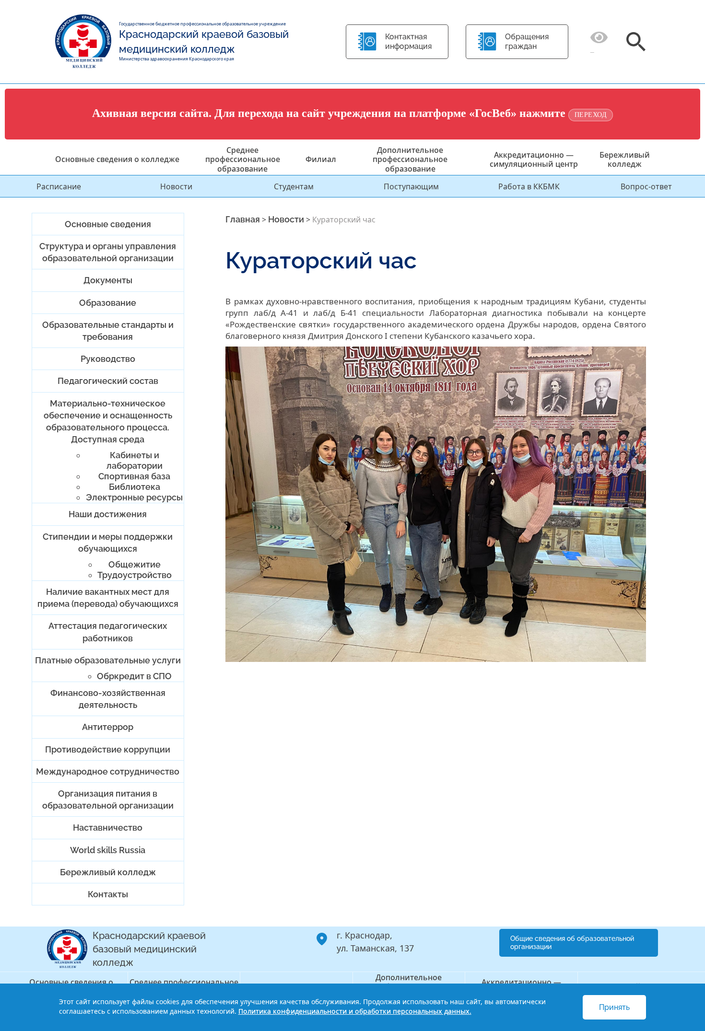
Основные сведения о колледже (117, 159)
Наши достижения (108, 514)
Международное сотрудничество (107, 771)
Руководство (108, 359)
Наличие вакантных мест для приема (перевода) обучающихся (107, 598)
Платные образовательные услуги (108, 660)
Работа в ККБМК (529, 186)
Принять (614, 1007)
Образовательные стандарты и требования (108, 331)
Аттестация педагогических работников (107, 632)
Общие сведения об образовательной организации (572, 942)
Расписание (58, 186)
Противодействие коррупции (107, 749)
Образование (107, 303)
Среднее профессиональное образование (242, 159)
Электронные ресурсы (134, 497)
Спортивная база (134, 476)
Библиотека (134, 487)
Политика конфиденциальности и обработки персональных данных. (354, 1011)
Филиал (321, 159)
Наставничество (107, 827)
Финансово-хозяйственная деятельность (107, 699)
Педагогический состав (108, 381)
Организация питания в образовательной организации (108, 799)
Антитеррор (107, 727)
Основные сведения (108, 224)
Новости (176, 186)
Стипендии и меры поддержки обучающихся (108, 543)
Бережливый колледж (624, 159)
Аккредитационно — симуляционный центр (534, 159)
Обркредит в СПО (134, 676)
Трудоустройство (134, 575)
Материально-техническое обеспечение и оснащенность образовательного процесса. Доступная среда (108, 421)
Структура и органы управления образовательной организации (107, 252)
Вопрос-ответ (646, 186)
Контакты (108, 894)
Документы (107, 280)
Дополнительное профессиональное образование (410, 159)
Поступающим (411, 186)
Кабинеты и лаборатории (134, 460)
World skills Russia (107, 850)
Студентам (294, 186)
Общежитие (134, 564)
